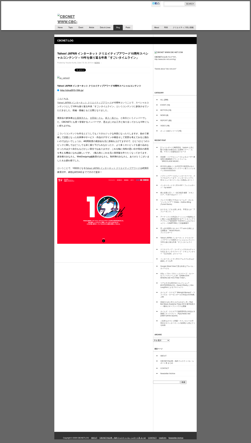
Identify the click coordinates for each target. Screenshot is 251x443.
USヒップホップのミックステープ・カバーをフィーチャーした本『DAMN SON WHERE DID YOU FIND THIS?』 (177, 275)
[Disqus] (103, 307)
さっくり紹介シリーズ (169, 130)
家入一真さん (111, 117)
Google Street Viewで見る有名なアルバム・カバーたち (177, 267)
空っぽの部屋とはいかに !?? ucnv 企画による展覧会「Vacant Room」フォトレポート (177, 230)
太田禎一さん (96, 117)
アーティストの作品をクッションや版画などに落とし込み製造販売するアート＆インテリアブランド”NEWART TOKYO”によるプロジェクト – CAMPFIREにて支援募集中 (177, 219)
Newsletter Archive (167, 373)
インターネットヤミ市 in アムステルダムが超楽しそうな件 (177, 260)
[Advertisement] (175, 408)
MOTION (164, 110)
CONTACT (164, 368)
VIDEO (163, 125)
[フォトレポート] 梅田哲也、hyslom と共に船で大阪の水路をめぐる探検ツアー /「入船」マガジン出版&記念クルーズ (177, 149)
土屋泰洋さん (81, 117)
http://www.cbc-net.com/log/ (165, 59)
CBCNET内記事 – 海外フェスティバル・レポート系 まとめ (177, 362)
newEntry (162, 437)
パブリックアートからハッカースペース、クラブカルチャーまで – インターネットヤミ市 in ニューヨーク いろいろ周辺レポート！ (177, 177)
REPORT (164, 120)
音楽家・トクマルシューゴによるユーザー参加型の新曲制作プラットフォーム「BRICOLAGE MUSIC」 (177, 158)
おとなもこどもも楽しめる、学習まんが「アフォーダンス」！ (177, 210)
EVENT (163, 105)
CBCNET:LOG (65, 40)
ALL (162, 99)
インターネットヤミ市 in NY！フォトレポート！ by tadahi (177, 186)
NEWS (97, 62)
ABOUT (163, 355)
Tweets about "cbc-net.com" (165, 68)
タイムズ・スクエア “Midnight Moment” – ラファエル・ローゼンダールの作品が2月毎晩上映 (177, 294)
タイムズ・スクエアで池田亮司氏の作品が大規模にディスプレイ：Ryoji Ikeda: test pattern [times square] (177, 313)
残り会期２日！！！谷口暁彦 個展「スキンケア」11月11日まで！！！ (177, 193)
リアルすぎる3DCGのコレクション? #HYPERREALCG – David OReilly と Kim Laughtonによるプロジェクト (176, 285)
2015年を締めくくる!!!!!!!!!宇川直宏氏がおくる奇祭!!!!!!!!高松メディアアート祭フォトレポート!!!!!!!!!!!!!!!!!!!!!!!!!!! (177, 168)
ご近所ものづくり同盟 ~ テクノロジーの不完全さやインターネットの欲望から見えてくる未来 (177, 322)
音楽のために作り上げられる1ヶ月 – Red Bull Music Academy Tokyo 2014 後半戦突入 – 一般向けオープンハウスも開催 (177, 304)
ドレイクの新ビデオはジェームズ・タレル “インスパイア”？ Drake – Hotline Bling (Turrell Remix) (176, 202)
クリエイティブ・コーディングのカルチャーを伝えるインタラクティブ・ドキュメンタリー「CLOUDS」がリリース (177, 251)
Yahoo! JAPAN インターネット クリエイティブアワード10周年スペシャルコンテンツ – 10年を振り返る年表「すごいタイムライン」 (177, 240)
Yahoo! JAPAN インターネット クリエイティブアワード (84, 102)
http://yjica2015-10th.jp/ (72, 90)
